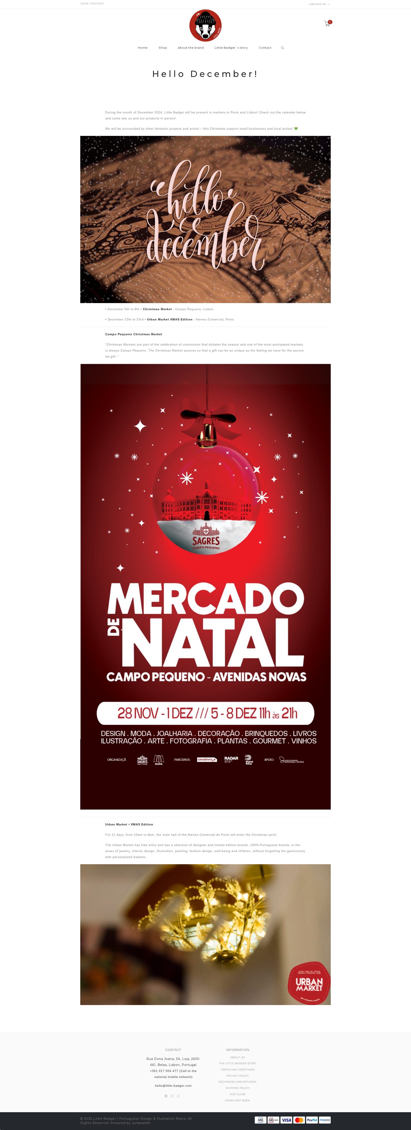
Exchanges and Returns (237, 1081)
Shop (163, 47)
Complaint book (237, 1100)
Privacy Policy (237, 1075)
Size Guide (238, 1094)
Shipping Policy (238, 1087)
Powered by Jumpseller (130, 1123)
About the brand (191, 47)
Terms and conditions (238, 1069)
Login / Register (91, 3)
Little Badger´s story (231, 47)
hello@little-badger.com (173, 1085)
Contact (265, 47)
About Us (237, 1057)
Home (143, 47)
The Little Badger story (237, 1063)
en (317, 4)
